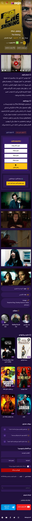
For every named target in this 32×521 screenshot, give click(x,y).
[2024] (8, 405)
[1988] (24, 348)
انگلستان (6, 38)
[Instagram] (18, 518)
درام (23, 38)
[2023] (24, 405)
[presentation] (29, 322)
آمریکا (10, 38)
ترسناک (26, 38)
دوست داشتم (21, 48)
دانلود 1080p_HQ (16, 146)
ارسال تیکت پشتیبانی (25, 500)
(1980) (13, 31)
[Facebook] (10, 518)
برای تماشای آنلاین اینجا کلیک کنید (16, 183)
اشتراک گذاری (9, 132)
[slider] (8, 70)
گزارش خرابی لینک (20, 132)
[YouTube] (6, 518)
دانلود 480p (16, 160)
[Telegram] (2, 518)
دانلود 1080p (16, 151)
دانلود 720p (16, 156)
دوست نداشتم (9, 48)
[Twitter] (14, 518)
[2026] (24, 377)
